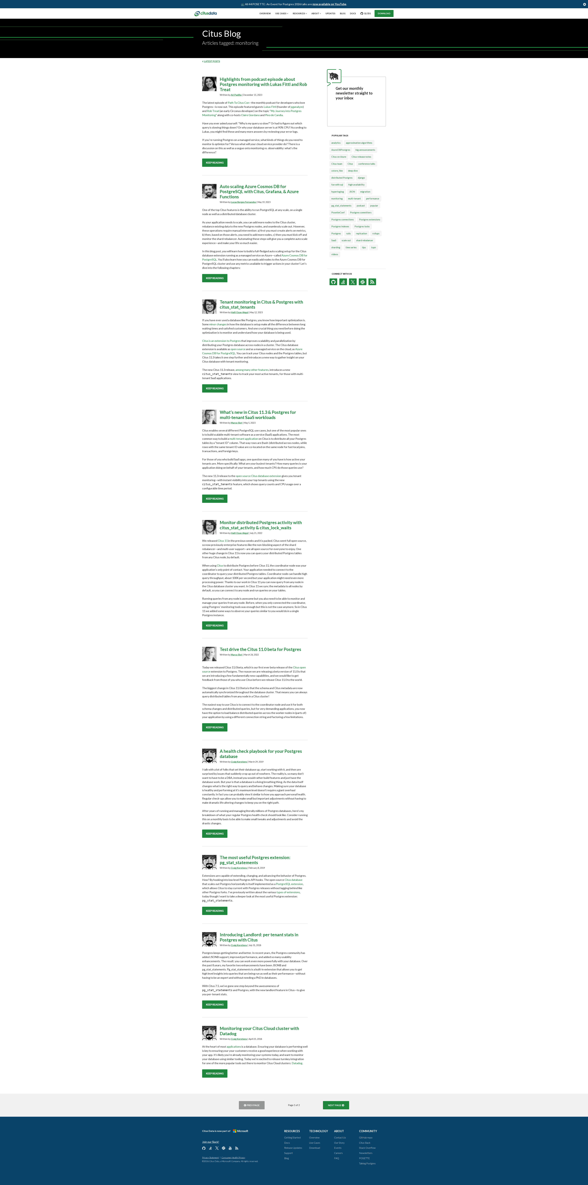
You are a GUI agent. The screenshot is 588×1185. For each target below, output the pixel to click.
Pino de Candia (274, 115)
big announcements (365, 149)
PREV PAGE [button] (253, 1105)
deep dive (353, 170)
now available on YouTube (329, 4)
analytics (336, 142)
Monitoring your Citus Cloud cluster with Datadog (259, 1031)
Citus (220, 565)
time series (351, 247)
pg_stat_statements (341, 205)
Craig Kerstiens (239, 761)
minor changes (218, 324)
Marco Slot (236, 422)
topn (373, 247)
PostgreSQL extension (289, 884)
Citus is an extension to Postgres (221, 340)
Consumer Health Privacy (233, 1157)
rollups (375, 233)
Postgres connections (342, 219)
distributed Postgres (341, 177)
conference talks (366, 163)
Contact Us (340, 1137)
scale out (346, 240)
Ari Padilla (236, 95)
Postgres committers (360, 212)
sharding (335, 247)
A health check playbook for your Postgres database (261, 753)
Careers (338, 1152)
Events (337, 1147)
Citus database (293, 879)
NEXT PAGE (334, 1105)
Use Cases (280, 13)
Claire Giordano (250, 115)
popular (374, 205)
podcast (361, 205)
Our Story (339, 1142)
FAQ (336, 1158)
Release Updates (293, 1147)
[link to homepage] (205, 13)
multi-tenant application (243, 438)
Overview (265, 13)
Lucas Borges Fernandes (243, 202)
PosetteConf (338, 212)
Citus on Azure (338, 156)
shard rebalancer (364, 240)
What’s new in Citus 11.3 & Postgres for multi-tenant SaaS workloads (258, 415)
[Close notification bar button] (584, 4)
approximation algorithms (359, 142)
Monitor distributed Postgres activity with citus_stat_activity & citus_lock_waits (261, 525)
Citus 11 (223, 540)
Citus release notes (361, 156)
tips (364, 247)
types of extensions (288, 892)
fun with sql (337, 184)
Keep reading (215, 162)
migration (365, 191)
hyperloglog (337, 191)
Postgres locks (362, 226)
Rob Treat (213, 111)
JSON (352, 191)
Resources (299, 13)
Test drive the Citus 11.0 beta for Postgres (260, 649)
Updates (330, 13)
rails (348, 233)
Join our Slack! (210, 1141)
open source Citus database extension (258, 476)
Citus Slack (364, 1142)
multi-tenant (354, 198)
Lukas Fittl (270, 106)
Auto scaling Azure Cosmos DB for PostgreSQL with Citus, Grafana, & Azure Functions (259, 191)
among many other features (252, 369)
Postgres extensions (369, 219)
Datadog (297, 1063)
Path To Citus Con (238, 102)
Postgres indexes (340, 226)
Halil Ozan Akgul (239, 312)
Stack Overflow (367, 1147)
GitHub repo (365, 1137)
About (315, 13)
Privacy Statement (210, 1157)
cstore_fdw (337, 170)
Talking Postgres (367, 1163)
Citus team (336, 163)
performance (372, 198)
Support (288, 1152)
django (361, 177)
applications (234, 1046)
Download (384, 13)
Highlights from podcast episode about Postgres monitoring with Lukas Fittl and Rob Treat (263, 84)
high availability (356, 184)
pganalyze (297, 106)
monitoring (337, 198)
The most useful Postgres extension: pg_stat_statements (255, 860)
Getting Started (292, 1137)
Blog (342, 13)
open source (238, 349)
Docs (353, 13)
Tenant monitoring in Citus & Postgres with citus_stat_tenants (261, 304)
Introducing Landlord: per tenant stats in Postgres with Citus (259, 937)
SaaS (333, 240)
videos (334, 254)
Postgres (336, 233)
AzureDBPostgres (340, 149)
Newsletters (365, 1152)
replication (361, 233)
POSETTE (364, 1158)
